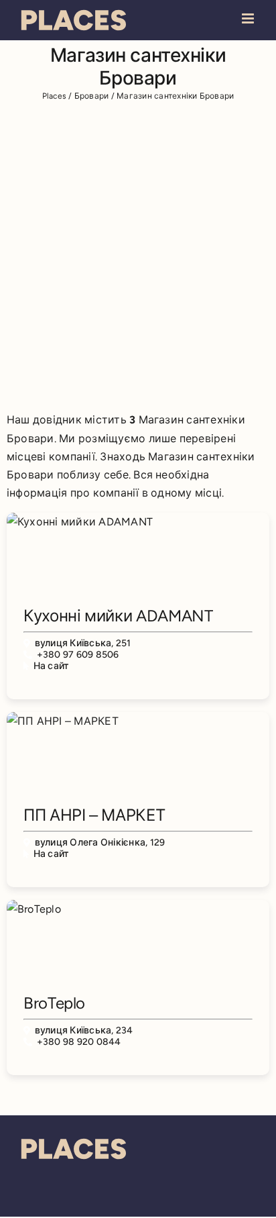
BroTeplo (54, 1003)
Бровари (91, 96)
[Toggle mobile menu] (249, 18)
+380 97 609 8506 (78, 654)
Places (54, 96)
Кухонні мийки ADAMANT (117, 615)
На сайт (51, 666)
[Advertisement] (138, 255)
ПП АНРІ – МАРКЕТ (94, 815)
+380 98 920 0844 (79, 1042)
